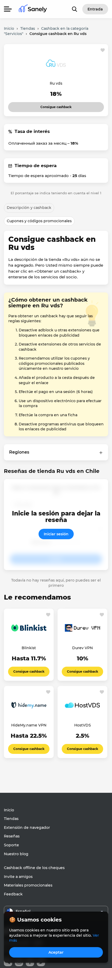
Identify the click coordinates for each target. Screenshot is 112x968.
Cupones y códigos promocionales (39, 221)
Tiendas (11, 818)
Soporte (11, 845)
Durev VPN (82, 648)
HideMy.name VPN (28, 725)
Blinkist (29, 648)
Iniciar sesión (56, 534)
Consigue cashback (51, 105)
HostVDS (82, 725)
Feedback (13, 894)
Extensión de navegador (27, 827)
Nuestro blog (16, 854)
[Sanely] (33, 9)
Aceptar (56, 952)
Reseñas (12, 836)
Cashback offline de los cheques (34, 867)
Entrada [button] (95, 9)
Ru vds (56, 83)
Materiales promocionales (28, 885)
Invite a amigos (18, 876)
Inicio (9, 810)
